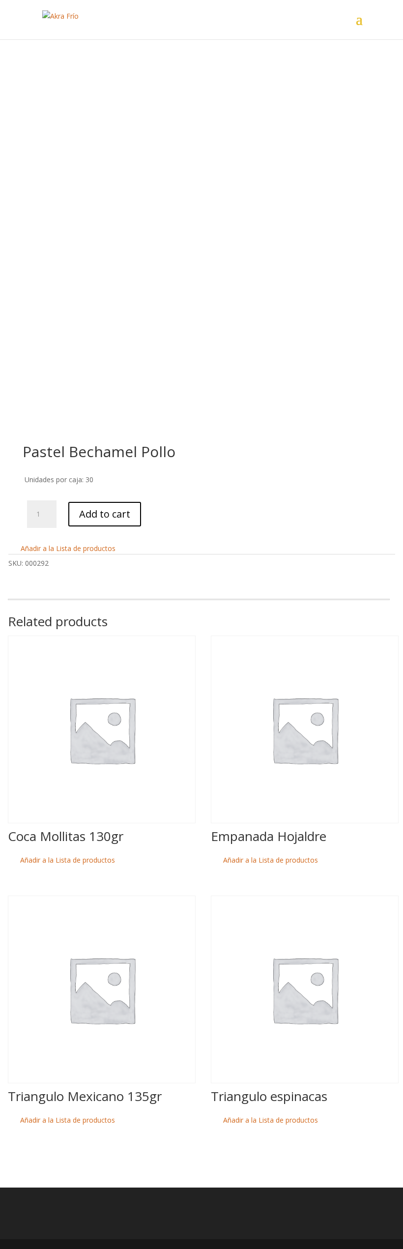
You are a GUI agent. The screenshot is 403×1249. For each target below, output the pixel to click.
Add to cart (104, 514)
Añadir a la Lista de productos (67, 548)
